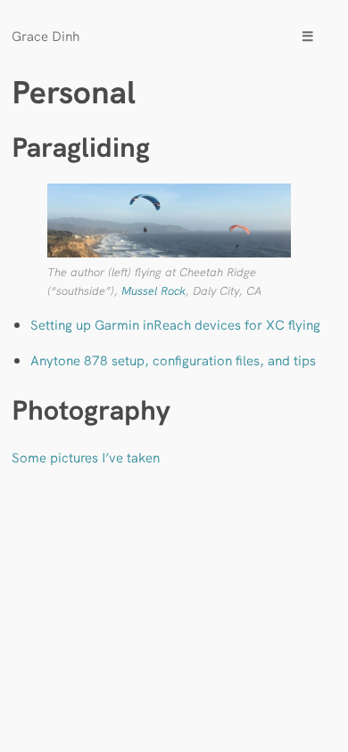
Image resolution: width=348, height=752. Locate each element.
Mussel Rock (153, 290)
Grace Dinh (45, 35)
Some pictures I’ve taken (86, 456)
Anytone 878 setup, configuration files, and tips (173, 359)
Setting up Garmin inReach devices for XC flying (175, 324)
